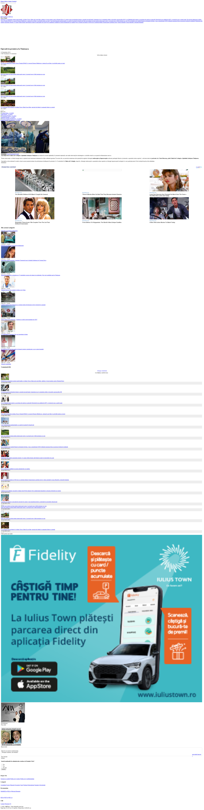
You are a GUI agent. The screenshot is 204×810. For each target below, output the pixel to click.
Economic (17, 785)
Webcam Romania (15, 791)
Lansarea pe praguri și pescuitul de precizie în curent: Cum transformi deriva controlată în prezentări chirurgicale (29, 501)
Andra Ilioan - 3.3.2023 (7, 114)
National (25, 785)
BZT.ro (2, 16)
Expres (8, 785)
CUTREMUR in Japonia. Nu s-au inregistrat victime (14, 334)
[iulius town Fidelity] (101, 701)
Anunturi (14, 1)
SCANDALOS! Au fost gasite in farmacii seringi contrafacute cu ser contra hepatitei (22, 349)
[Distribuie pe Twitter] (3, 66)
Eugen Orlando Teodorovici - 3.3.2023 (10, 120)
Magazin (12, 785)
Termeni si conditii (5, 779)
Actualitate (3, 785)
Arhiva (5, 1)
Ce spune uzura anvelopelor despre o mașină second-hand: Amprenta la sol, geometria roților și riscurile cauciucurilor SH (94, 19)
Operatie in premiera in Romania (9, 230)
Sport (21, 785)
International (31, 785)
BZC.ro (7, 16)
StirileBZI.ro (4, 791)
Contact (10, 1)
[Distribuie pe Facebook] (1, 66)
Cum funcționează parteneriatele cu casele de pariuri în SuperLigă (66, 21)
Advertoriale (42, 785)
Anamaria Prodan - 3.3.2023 (8, 117)
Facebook (12, 154)
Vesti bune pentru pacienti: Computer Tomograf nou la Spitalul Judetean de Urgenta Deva (23, 260)
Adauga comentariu (6, 364)
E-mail (17, 154)
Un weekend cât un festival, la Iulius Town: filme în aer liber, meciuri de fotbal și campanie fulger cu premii (28, 107)
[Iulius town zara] (13, 722)
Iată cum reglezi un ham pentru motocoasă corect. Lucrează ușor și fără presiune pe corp (105, 21)
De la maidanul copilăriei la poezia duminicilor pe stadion (60, 22)
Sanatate (37, 785)
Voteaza (3, 769)
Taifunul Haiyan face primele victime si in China (13, 290)
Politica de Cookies (15, 779)
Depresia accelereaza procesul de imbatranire (12, 245)
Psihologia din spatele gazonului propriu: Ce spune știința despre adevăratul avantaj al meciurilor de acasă (27, 458)
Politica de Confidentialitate (27, 779)
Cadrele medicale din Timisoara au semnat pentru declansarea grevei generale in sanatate (23, 304)
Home (2, 1)
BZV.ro (11, 16)
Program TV (8, 804)
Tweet (8, 154)
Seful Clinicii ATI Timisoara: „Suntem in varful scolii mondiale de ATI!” (19, 319)
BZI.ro (9, 791)
